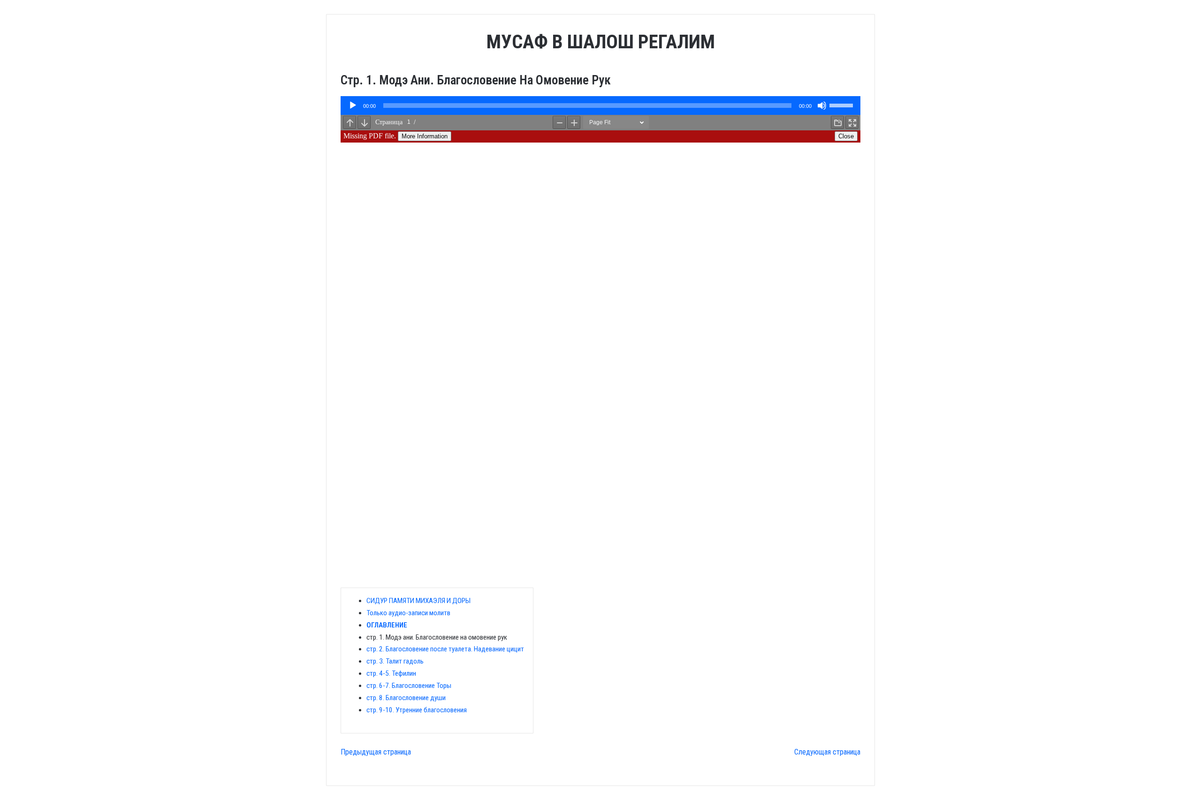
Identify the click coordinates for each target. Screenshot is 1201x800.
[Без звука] (822, 105)
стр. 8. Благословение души (406, 698)
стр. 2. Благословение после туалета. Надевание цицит (445, 649)
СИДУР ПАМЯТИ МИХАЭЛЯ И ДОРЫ (418, 600)
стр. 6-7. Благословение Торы (408, 685)
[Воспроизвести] (352, 105)
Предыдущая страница (376, 751)
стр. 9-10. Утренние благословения (416, 710)
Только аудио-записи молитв (408, 613)
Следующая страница (827, 751)
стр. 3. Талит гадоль (395, 661)
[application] (600, 105)
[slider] (842, 104)
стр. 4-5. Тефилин (391, 673)
